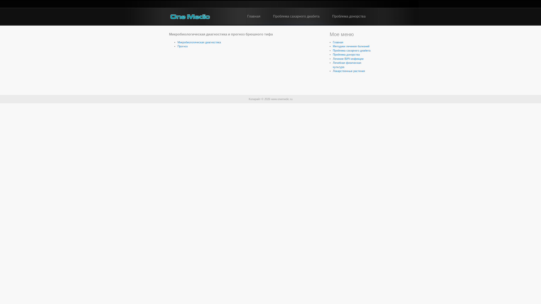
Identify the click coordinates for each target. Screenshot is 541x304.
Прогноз (183, 46)
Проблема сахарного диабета (296, 16)
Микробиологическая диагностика (199, 42)
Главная (253, 16)
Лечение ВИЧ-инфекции (348, 58)
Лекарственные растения (349, 71)
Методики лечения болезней (351, 46)
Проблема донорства (349, 16)
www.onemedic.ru (281, 99)
